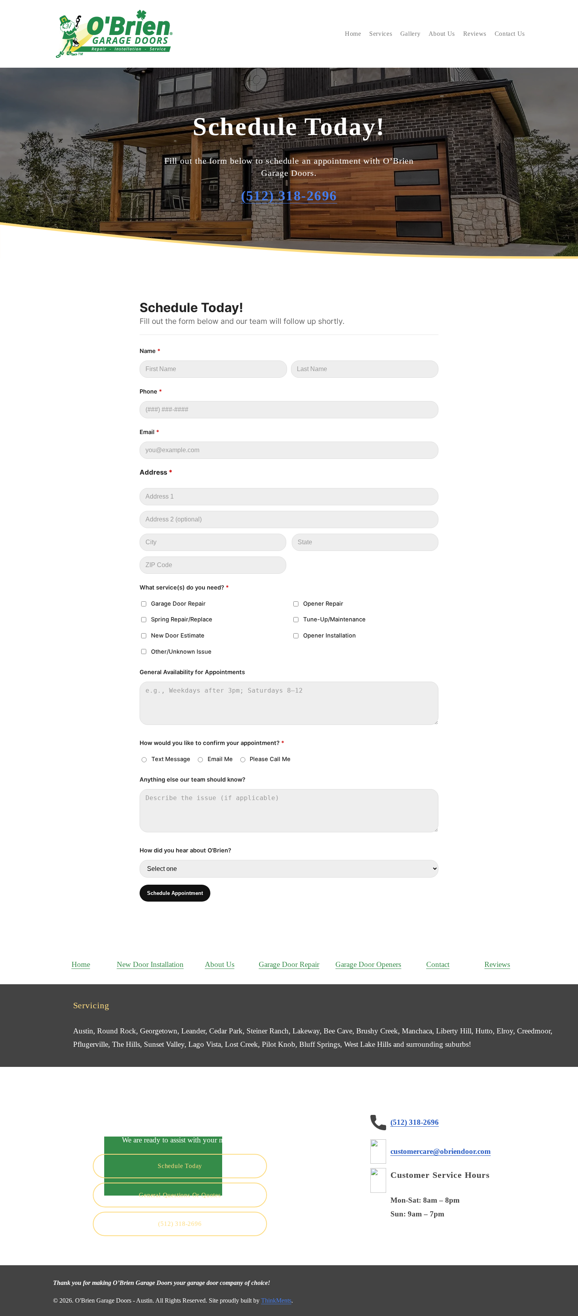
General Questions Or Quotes (180, 1195)
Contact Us (510, 33)
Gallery (410, 33)
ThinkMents (276, 1300)
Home (353, 33)
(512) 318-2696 (179, 1223)
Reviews (474, 33)
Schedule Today (180, 1166)
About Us (442, 33)
